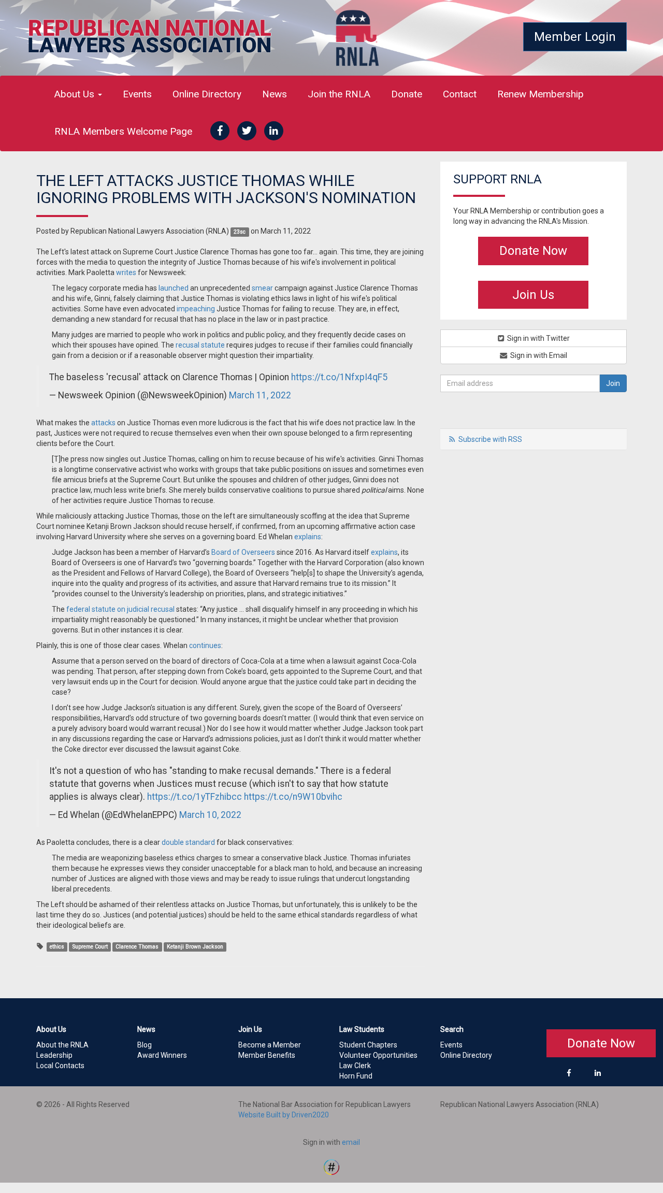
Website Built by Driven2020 (283, 1115)
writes (126, 272)
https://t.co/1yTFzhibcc (194, 797)
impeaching (196, 309)
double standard (188, 842)
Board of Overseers (243, 552)
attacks (103, 423)
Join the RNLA (339, 94)
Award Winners (162, 1055)
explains (307, 537)
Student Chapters (368, 1045)
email (351, 1142)
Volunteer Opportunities (378, 1055)
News (274, 94)
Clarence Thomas (137, 946)
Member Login (575, 37)
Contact (460, 94)
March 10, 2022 (210, 815)
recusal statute (200, 345)
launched (173, 288)
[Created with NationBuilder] (331, 1166)
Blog (144, 1045)
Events (137, 94)
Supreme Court (90, 946)
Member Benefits (266, 1055)
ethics (57, 946)
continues (205, 645)
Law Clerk (355, 1065)
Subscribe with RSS (490, 439)
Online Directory (206, 94)
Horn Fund (355, 1076)
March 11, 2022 (260, 395)
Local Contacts (60, 1065)
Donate (406, 94)
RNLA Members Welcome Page (123, 131)
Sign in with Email (538, 355)
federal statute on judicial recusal (120, 609)
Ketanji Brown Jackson (195, 946)
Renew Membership (540, 94)
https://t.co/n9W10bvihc (293, 797)
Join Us (533, 295)
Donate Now (533, 250)
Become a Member (269, 1045)
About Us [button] (75, 94)
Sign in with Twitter (538, 338)
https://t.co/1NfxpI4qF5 (339, 377)
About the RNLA (62, 1045)
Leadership (54, 1055)
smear (262, 288)
